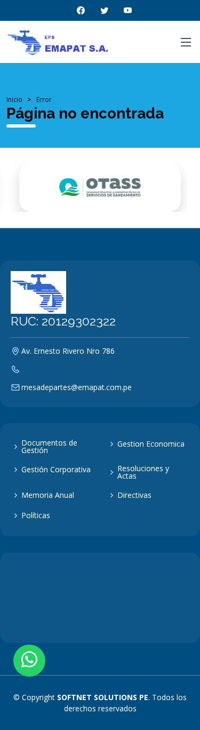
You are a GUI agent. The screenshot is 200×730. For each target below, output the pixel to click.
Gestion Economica (151, 444)
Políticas (35, 515)
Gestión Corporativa (56, 469)
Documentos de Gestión (49, 446)
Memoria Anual (47, 495)
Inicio (14, 99)
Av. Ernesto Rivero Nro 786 (68, 351)
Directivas (134, 495)
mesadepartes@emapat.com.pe (76, 387)
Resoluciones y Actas (143, 472)
